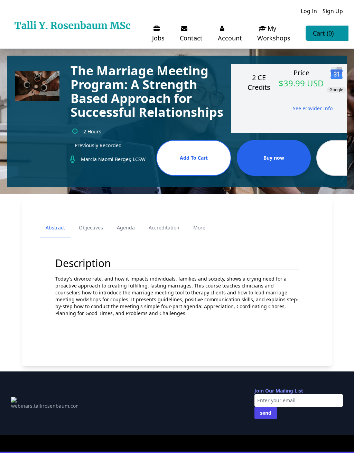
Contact (191, 38)
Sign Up (333, 11)
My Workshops (273, 33)
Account (230, 38)
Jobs (158, 38)
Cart (323, 33)
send (265, 412)
